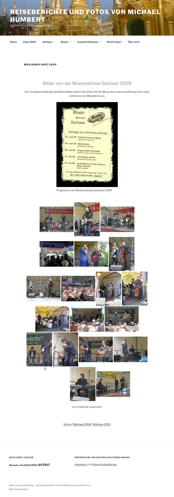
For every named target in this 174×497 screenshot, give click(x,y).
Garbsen (47, 41)
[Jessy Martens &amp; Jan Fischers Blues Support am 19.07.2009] (130, 349)
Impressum (81, 464)
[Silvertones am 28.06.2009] (91, 254)
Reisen (64, 41)
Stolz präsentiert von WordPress (54, 485)
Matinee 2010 (101, 424)
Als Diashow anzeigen (87, 407)
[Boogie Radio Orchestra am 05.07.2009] (108, 289)
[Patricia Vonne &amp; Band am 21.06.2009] (57, 219)
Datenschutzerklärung (104, 464)
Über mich (134, 41)
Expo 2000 (29, 41)
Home (13, 41)
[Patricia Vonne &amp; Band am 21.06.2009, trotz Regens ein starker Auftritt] (57, 254)
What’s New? (114, 41)
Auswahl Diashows (87, 41)
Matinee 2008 (82, 424)
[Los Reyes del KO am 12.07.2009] (122, 319)
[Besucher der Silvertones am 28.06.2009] (78, 288)
